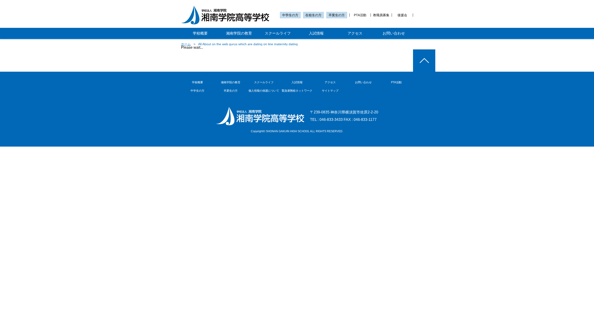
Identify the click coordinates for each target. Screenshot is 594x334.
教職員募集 (381, 15)
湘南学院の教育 (239, 33)
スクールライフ (278, 33)
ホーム (186, 44)
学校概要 (200, 33)
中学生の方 (290, 15)
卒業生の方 (337, 15)
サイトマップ (330, 90)
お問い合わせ (394, 33)
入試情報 (316, 33)
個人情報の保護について (264, 90)
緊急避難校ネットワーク (297, 90)
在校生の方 (313, 15)
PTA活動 (360, 15)
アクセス (355, 33)
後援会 (402, 15)
